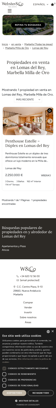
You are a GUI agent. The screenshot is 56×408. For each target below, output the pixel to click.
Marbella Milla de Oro (17, 48)
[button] (28, 400)
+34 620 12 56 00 (30, 276)
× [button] (52, 331)
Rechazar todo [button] (41, 393)
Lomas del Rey (40, 48)
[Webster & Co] (28, 269)
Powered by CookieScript (28, 405)
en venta (16, 44)
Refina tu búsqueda (28, 25)
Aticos (5, 249)
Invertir (28, 312)
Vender (28, 307)
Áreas (28, 322)
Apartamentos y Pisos (14, 246)
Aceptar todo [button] (14, 393)
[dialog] (28, 368)
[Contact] (52, 4)
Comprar (28, 302)
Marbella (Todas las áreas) (38, 44)
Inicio (5, 44)
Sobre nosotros (28, 317)
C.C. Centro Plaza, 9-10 (30, 286)
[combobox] (28, 99)
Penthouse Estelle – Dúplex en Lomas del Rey (27, 143)
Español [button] (39, 4)
